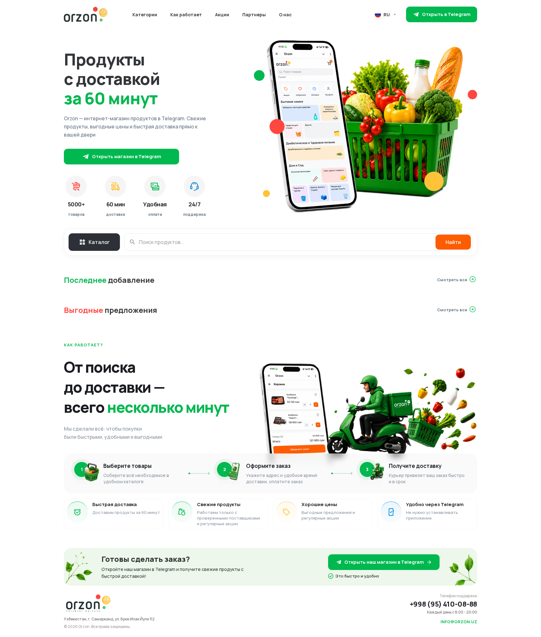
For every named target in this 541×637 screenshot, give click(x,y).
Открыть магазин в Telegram (126, 156)
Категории (144, 15)
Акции (222, 15)
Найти (453, 242)
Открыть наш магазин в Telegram (384, 562)
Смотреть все (452, 279)
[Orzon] (85, 14)
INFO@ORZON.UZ (459, 621)
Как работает (186, 15)
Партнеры (254, 15)
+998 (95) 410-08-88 (443, 604)
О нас (285, 15)
